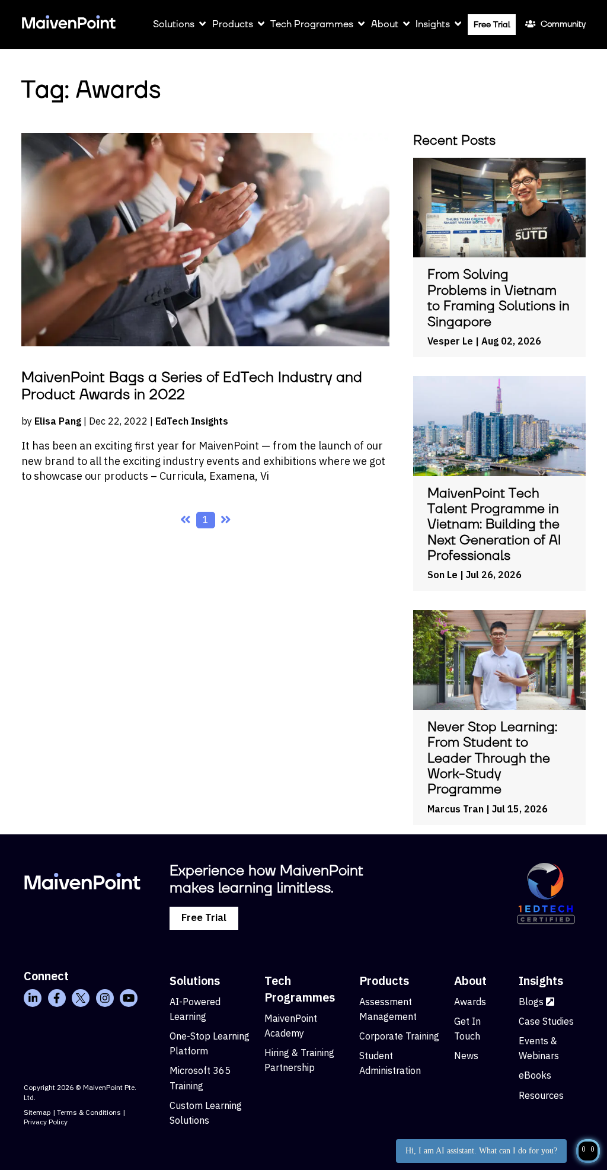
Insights (433, 24)
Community (563, 24)
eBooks (535, 1075)
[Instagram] (105, 998)
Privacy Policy (46, 1121)
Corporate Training (399, 1036)
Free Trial (491, 25)
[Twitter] (81, 998)
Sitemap (37, 1112)
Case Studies (546, 1021)
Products (232, 24)
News (466, 1055)
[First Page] (185, 520)
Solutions (173, 24)
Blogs (532, 1002)
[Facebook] (57, 998)
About (384, 24)
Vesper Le (450, 341)
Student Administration (390, 1063)
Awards (470, 1002)
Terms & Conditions (89, 1112)
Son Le (442, 575)
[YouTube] (129, 998)
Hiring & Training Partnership (299, 1060)
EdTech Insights (191, 421)
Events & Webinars (539, 1048)
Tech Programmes (311, 24)
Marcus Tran (455, 809)
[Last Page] (226, 520)
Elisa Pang (57, 421)
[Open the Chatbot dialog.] (588, 1151)
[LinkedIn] (32, 998)
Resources (541, 1095)
